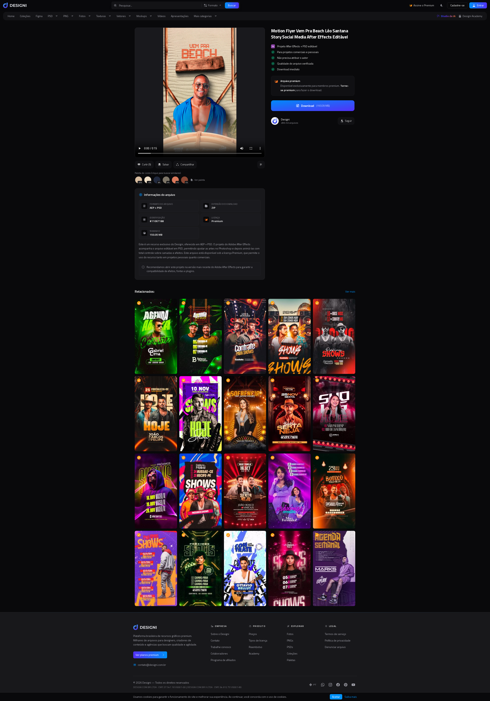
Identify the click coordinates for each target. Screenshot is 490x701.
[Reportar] (261, 164)
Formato (213, 5)
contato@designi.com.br (152, 665)
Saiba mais (351, 697)
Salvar (166, 164)
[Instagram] (330, 684)
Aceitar (336, 697)
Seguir (348, 121)
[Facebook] (338, 684)
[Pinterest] (345, 684)
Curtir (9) (146, 164)
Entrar (480, 5)
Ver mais (350, 291)
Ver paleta (199, 179)
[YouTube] (353, 684)
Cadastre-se (457, 5)
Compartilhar (187, 164)
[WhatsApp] (322, 684)
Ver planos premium (147, 655)
